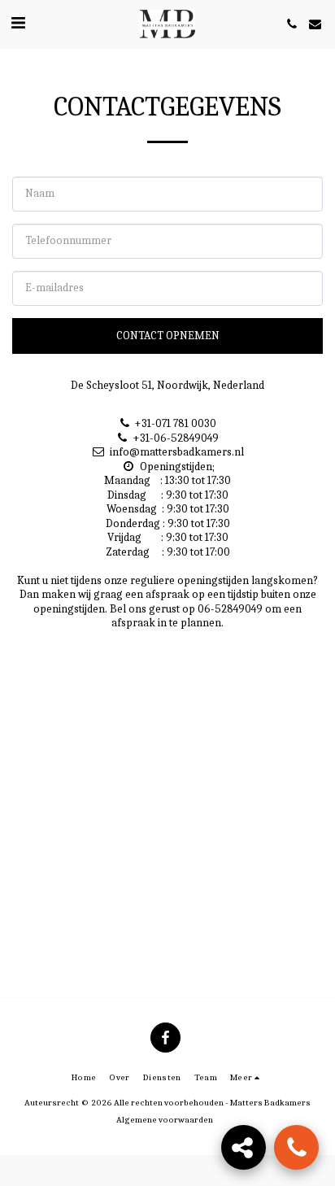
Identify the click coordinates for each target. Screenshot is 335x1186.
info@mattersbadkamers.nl (177, 452)
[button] (18, 23)
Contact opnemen (168, 335)
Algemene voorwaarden (164, 1119)
